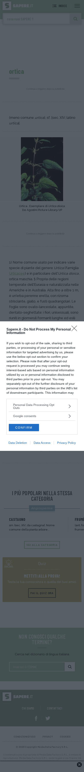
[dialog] (42, 386)
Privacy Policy (66, 442)
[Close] (76, 330)
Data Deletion (17, 442)
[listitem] (42, 406)
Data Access (42, 442)
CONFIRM (24, 427)
